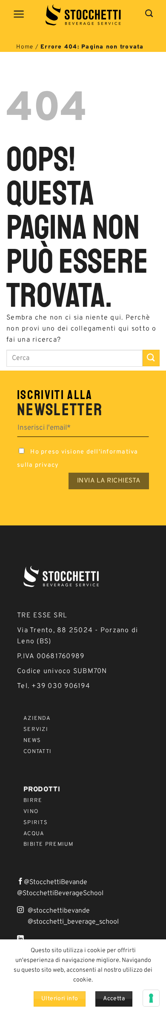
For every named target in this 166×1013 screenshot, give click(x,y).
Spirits (35, 822)
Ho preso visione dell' (77, 458)
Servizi (35, 729)
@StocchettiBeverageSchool (60, 893)
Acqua (33, 833)
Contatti (37, 751)
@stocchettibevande (59, 911)
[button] (19, 14)
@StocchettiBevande (55, 882)
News (32, 740)
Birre (32, 800)
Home (24, 47)
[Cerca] (149, 13)
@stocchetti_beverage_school (73, 922)
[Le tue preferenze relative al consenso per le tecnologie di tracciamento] (151, 998)
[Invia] (151, 358)
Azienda (37, 718)
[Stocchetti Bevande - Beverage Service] (83, 15)
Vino (30, 811)
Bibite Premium (48, 844)
